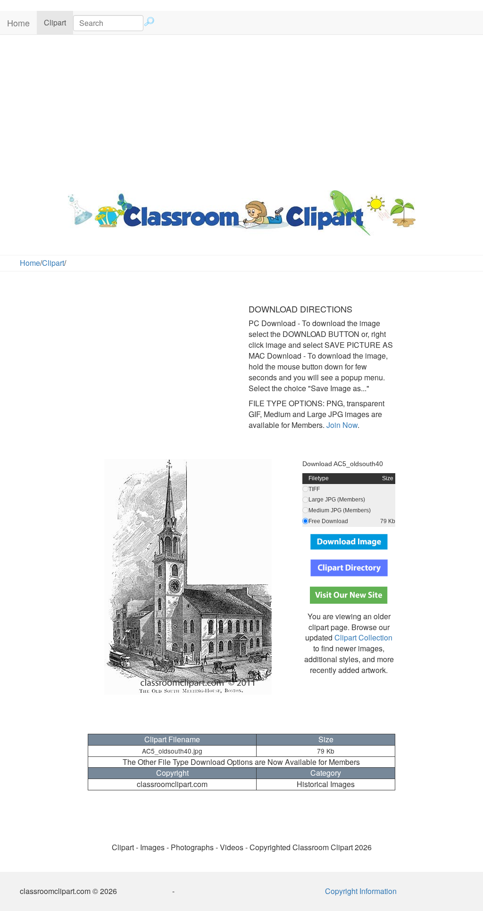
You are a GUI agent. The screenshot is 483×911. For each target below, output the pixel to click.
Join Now (341, 424)
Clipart (58, 22)
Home (18, 22)
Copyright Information (361, 891)
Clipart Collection (363, 637)
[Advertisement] (241, 110)
